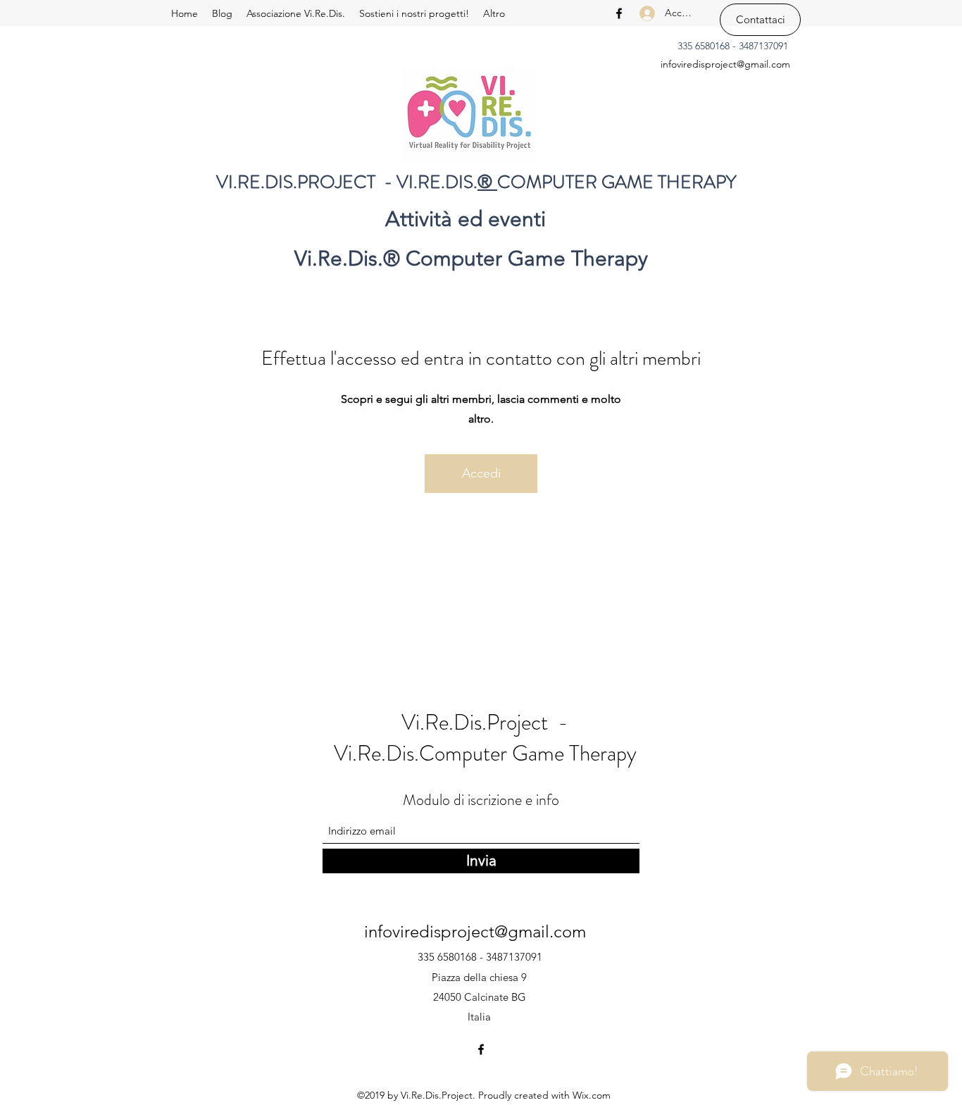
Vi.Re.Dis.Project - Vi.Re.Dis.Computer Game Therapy (485, 737)
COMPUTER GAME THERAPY (617, 182)
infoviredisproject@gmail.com (725, 64)
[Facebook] (619, 13)
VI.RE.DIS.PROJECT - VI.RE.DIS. (346, 182)
